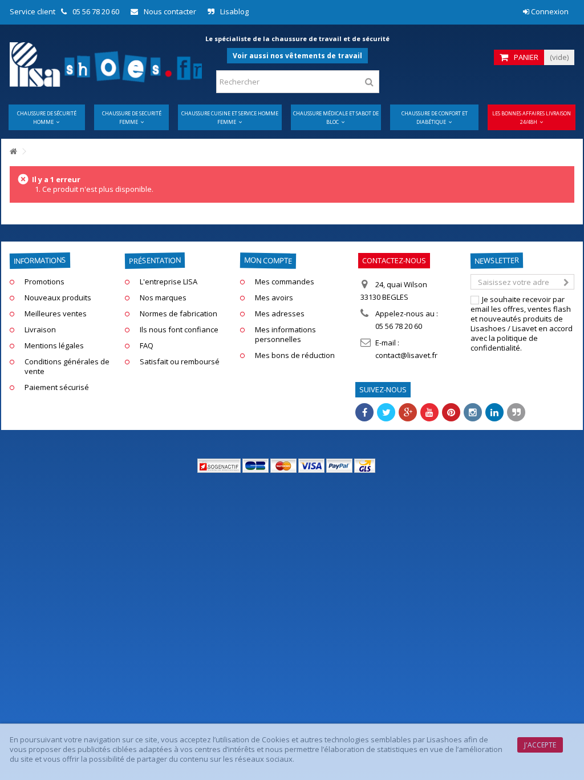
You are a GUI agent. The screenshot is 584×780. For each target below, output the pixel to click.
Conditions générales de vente (67, 366)
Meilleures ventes (56, 314)
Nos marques (163, 298)
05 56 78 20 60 (95, 11)
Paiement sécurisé (57, 387)
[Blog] (516, 412)
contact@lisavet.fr (406, 355)
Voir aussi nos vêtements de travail (297, 56)
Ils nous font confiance (179, 330)
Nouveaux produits (58, 298)
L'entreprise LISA (168, 282)
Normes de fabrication (178, 314)
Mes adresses (280, 314)
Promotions (44, 282)
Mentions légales (54, 346)
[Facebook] (364, 412)
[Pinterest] (451, 412)
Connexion (549, 11)
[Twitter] (386, 412)
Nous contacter (170, 11)
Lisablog (234, 11)
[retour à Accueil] (13, 151)
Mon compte (268, 260)
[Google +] (408, 412)
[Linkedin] (494, 412)
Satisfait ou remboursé (180, 362)
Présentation (155, 260)
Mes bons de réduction (295, 355)
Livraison (40, 330)
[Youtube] (429, 412)
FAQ (146, 346)
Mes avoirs (274, 298)
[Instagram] (473, 412)
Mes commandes (284, 282)
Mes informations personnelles (285, 334)
